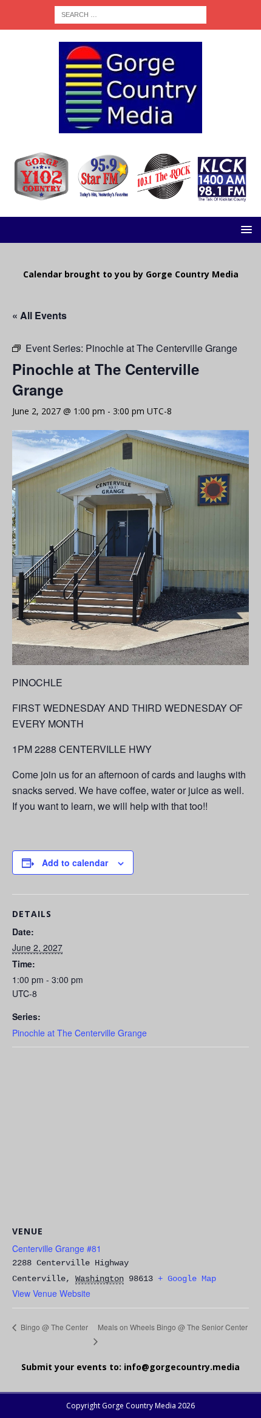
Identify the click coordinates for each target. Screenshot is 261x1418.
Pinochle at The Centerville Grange (79, 1033)
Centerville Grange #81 (56, 1248)
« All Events (39, 315)
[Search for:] (130, 13)
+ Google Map (187, 1279)
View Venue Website (51, 1293)
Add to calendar (75, 862)
